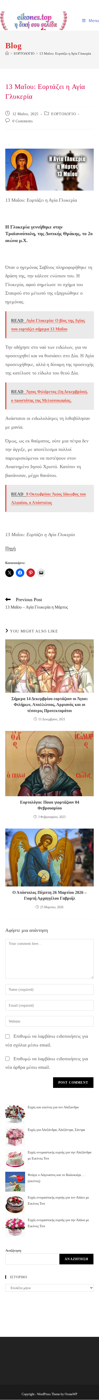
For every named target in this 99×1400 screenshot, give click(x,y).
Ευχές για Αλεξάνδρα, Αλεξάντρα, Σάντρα (56, 1130)
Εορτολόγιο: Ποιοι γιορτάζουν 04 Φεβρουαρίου (49, 805)
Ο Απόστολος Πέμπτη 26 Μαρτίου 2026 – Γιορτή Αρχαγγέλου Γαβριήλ (49, 895)
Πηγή (10, 548)
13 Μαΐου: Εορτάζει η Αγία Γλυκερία (65, 53)
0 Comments (22, 121)
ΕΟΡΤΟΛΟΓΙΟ (63, 114)
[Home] (7, 53)
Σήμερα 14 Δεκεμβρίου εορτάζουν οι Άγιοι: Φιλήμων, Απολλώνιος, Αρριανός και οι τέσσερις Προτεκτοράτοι (49, 704)
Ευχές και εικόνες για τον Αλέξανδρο (53, 1107)
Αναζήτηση (13, 1250)
